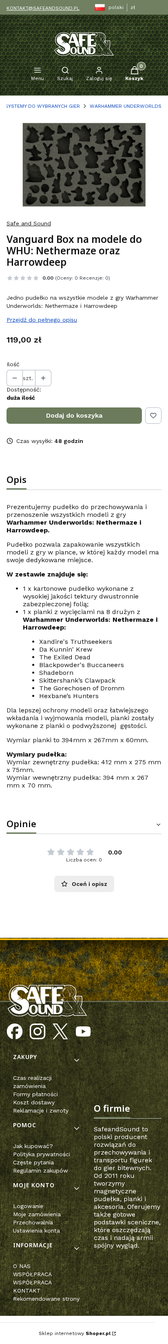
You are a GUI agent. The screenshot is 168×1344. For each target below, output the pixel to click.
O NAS (22, 1266)
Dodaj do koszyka (74, 415)
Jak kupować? (33, 1146)
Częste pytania (33, 1162)
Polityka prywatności (41, 1154)
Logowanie (28, 1206)
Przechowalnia (33, 1222)
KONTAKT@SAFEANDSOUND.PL (43, 8)
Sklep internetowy (75, 1333)
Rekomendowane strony (46, 1298)
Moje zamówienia (37, 1214)
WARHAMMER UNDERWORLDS (125, 106)
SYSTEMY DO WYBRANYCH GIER (42, 106)
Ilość (13, 364)
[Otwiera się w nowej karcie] (15, 1032)
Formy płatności (35, 1094)
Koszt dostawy (34, 1102)
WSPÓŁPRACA (32, 1274)
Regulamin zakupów (40, 1170)
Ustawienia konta (36, 1230)
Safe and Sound (29, 223)
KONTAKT (27, 1290)
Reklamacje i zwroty (41, 1110)
